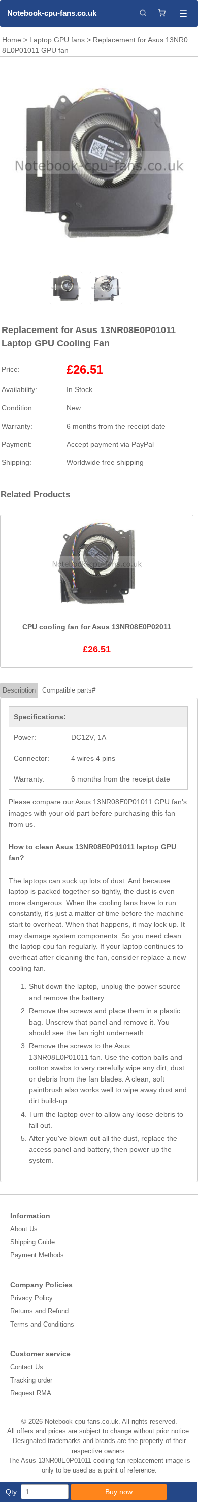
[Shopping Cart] (161, 13)
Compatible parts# (68, 690)
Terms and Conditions (42, 1324)
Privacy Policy (31, 1298)
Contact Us (26, 1367)
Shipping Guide (32, 1242)
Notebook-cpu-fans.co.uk (51, 13)
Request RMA (30, 1393)
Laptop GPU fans (57, 40)
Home (11, 40)
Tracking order (31, 1380)
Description (19, 690)
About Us (24, 1229)
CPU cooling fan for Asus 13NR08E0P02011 (96, 627)
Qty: (12, 1492)
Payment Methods (37, 1255)
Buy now (119, 1492)
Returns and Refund (39, 1311)
